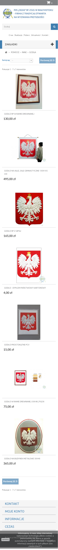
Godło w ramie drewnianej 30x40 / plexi (24, 401)
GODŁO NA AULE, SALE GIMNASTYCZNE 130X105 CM (26, 172)
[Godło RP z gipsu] (28, 207)
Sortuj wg (6, 60)
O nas (11, 35)
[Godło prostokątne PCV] (28, 321)
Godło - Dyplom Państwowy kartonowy (25, 288)
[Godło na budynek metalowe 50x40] (28, 435)
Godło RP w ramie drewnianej (19, 114)
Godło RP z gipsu (12, 231)
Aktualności (35, 35)
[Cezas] (29, 13)
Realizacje (18, 35)
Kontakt (45, 35)
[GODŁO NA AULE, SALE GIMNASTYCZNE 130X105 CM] (28, 147)
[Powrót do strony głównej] (6, 52)
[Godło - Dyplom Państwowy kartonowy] (28, 264)
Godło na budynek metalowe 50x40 (22, 458)
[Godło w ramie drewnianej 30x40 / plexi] (28, 378)
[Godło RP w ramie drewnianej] (28, 91)
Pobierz (27, 35)
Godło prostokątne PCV (16, 345)
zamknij (5, 540)
